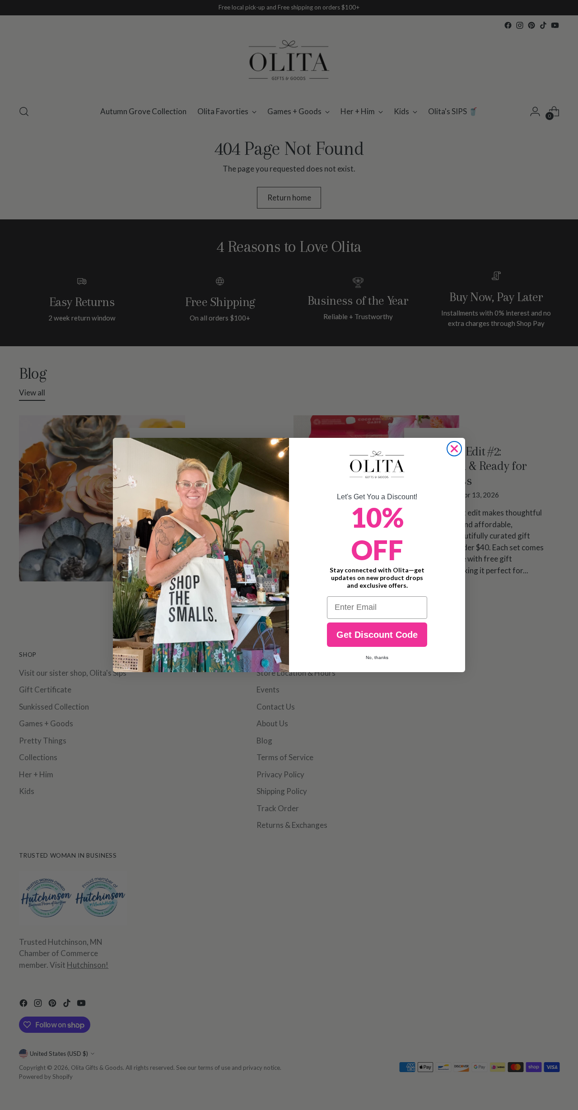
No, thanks (377, 657)
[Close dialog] (454, 448)
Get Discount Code (377, 635)
